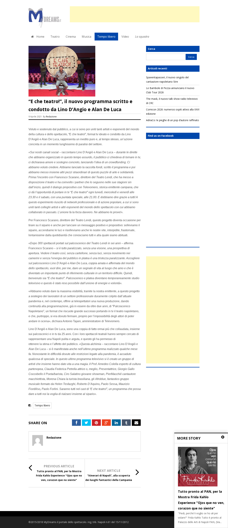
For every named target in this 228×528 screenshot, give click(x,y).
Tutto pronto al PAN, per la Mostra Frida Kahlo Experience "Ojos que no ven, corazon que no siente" (59, 475)
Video (125, 37)
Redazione (51, 116)
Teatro (55, 37)
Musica (86, 37)
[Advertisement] (135, 14)
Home (40, 37)
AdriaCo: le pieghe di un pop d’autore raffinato (172, 120)
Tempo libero (106, 37)
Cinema (71, 37)
